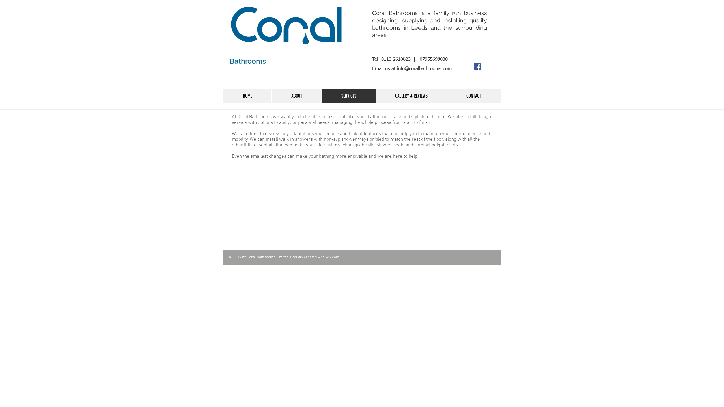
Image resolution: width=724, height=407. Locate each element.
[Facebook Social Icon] (477, 66)
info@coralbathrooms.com (424, 68)
